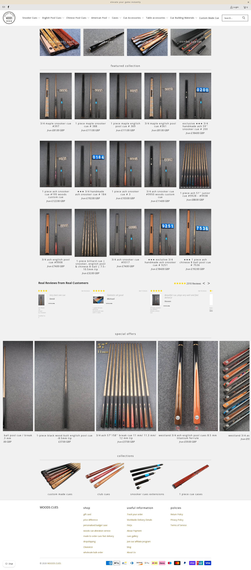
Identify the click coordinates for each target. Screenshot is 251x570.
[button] (31, 18)
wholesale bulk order (93, 552)
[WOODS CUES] (9, 18)
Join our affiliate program (138, 541)
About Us (131, 552)
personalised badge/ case (95, 525)
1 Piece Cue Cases (191, 479)
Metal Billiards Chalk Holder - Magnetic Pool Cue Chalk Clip (101, 310)
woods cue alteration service (96, 530)
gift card (87, 514)
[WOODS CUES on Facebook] (8, 7)
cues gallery (132, 536)
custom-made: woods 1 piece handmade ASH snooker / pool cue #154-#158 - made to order (44, 312)
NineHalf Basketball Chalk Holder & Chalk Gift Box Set (159, 310)
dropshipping (89, 541)
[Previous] (9, 393)
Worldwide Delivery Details (139, 519)
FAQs (129, 525)
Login (236, 7)
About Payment (134, 530)
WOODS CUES (54, 563)
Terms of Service (179, 525)
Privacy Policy (177, 519)
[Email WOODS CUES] (3, 7)
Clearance (88, 547)
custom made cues (60, 479)
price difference (90, 519)
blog (129, 547)
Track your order (135, 514)
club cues (103, 479)
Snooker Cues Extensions (147, 479)
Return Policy (177, 514)
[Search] (243, 18)
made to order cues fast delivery (98, 536)
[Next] (243, 393)
